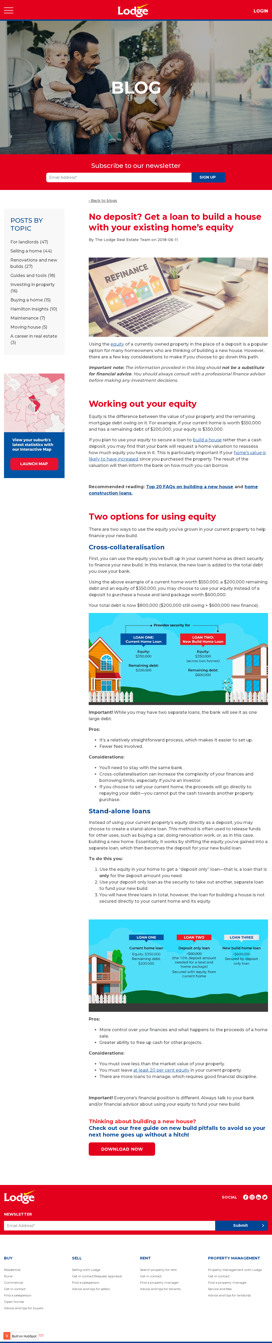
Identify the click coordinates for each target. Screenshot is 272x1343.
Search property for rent (158, 1270)
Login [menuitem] (261, 11)
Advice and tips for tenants (160, 1289)
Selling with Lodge (86, 1270)
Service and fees (220, 1289)
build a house (207, 439)
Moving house (28, 327)
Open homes (14, 1302)
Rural (8, 1276)
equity (117, 344)
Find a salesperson (17, 1295)
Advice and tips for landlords (229, 1295)
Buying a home (30, 299)
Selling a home (31, 251)
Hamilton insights (33, 309)
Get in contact (15, 1289)
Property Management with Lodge (235, 1270)
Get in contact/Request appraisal (97, 1276)
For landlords (29, 241)
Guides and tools (32, 275)
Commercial (13, 1282)
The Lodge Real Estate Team (122, 239)
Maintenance (27, 318)
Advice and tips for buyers (23, 1308)
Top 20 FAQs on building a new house (189, 486)
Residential (12, 1270)
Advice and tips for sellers (91, 1289)
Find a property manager (159, 1282)
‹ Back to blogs (103, 200)
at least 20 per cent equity (161, 1070)
